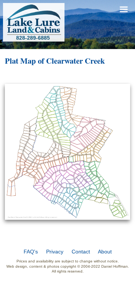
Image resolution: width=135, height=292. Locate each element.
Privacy (54, 252)
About (105, 252)
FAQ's (31, 252)
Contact (81, 252)
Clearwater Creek (75, 60)
